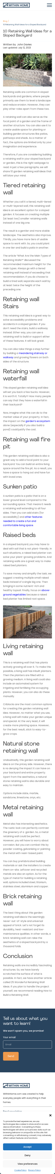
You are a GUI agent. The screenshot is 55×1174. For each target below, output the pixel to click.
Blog (5, 21)
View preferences (28, 1163)
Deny (28, 1155)
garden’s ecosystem (38, 421)
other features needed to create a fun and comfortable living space (22, 521)
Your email (9, 1037)
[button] (50, 1115)
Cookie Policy (20, 1170)
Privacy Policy (34, 1170)
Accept (27, 1146)
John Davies (24, 44)
